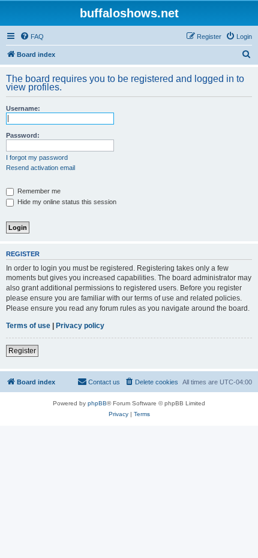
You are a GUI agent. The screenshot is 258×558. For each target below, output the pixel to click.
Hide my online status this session (66, 201)
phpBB (97, 403)
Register (22, 351)
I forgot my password (37, 157)
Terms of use (28, 326)
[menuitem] (32, 36)
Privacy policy (80, 326)
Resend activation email (40, 167)
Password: (23, 135)
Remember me (38, 191)
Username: (23, 108)
